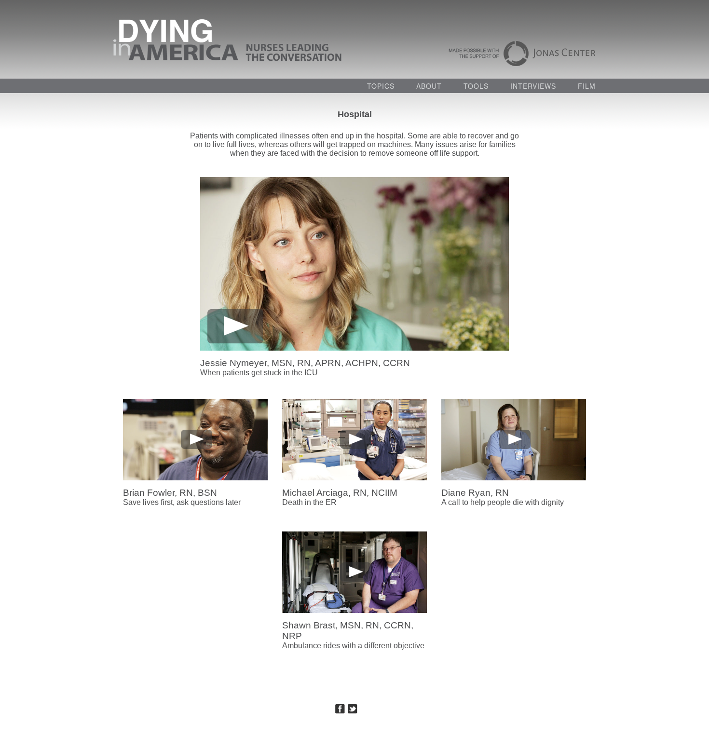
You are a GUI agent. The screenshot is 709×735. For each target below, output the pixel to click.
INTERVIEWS (533, 86)
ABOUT (429, 86)
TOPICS (381, 86)
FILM (587, 86)
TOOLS (476, 86)
